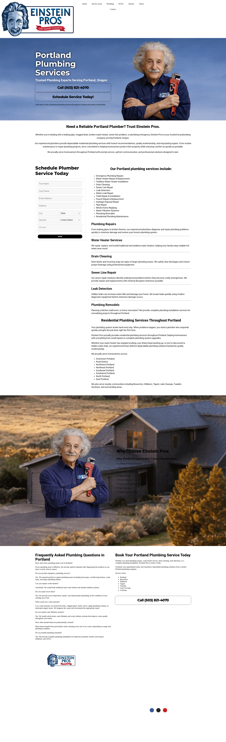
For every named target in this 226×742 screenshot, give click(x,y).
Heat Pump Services (97, 727)
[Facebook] (152, 710)
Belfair (154, 683)
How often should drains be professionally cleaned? (54, 622)
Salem (123, 719)
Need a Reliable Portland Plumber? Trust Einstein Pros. (113, 126)
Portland (124, 701)
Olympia (155, 679)
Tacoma (155, 662)
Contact (113, 9)
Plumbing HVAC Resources (100, 666)
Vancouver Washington (57, 697)
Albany (123, 723)
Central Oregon (53, 674)
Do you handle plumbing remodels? (48, 633)
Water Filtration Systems (99, 706)
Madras (124, 688)
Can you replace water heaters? (47, 583)
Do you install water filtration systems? (49, 612)
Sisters (123, 670)
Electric (131, 4)
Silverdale (155, 688)
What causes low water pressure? (47, 602)
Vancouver (156, 675)
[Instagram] (158, 710)
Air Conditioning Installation (100, 710)
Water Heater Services (98, 693)
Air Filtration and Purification (100, 714)
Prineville (124, 683)
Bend (123, 662)
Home (84, 4)
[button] (73, 563)
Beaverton (125, 710)
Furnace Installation (97, 723)
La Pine (124, 675)
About (141, 4)
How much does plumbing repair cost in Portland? (54, 563)
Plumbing (110, 4)
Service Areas (97, 4)
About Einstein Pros (97, 662)
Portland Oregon (54, 689)
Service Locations (96, 670)
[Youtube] (165, 710)
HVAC (121, 4)
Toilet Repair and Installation (100, 701)
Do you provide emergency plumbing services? (52, 573)
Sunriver (124, 679)
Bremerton (156, 692)
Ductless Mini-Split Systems (100, 719)
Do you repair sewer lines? (45, 592)
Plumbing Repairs (96, 697)
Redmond (124, 666)
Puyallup (155, 666)
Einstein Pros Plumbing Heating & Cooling (64, 670)
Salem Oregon (53, 682)
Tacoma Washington (55, 705)
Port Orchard (157, 696)
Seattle (154, 670)
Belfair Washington (55, 713)
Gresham (124, 706)
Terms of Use (95, 679)
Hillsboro (124, 714)
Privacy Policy (95, 675)
